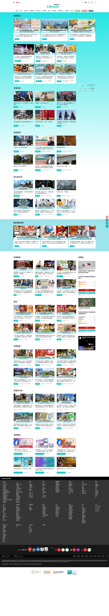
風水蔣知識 (5, 489)
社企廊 (30, 531)
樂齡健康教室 (5, 493)
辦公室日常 (38, 10)
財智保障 (15, 428)
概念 (96, 489)
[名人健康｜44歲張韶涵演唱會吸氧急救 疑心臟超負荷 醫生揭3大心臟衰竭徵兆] (24, 49)
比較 (83, 489)
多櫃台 (43, 497)
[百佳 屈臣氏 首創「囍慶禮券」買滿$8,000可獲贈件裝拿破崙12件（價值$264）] (44, 354)
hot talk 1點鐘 (5, 484)
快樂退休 (15, 170)
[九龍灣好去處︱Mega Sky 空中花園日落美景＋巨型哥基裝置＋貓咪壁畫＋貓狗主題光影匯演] (23, 354)
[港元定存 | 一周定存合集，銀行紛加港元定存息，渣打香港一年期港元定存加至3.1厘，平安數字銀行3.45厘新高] (66, 417)
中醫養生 (4, 527)
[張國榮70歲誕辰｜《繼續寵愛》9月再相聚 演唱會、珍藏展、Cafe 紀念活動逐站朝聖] (44, 265)
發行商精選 (71, 490)
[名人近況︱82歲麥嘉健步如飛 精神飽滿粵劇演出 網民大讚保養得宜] (45, 69)
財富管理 (32, 10)
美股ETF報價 (84, 493)
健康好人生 (77, 10)
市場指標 (17, 516)
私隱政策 (90, 556)
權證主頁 (70, 483)
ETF (82, 481)
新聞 (30, 481)
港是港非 (15, 125)
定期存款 (17, 508)
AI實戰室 (37, 195)
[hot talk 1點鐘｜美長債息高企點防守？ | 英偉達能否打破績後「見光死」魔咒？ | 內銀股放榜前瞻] (44, 141)
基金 (43, 504)
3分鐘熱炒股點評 (19, 488)
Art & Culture (97, 508)
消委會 (4, 541)
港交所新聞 (31, 493)
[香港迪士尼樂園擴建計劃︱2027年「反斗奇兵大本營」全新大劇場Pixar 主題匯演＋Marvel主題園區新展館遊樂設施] (23, 373)
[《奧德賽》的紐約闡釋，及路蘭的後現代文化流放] (66, 115)
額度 (3, 507)
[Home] (18, 2)
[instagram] (92, 2)
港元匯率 (17, 511)
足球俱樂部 (16, 276)
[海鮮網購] (107, 220)
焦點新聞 (30, 485)
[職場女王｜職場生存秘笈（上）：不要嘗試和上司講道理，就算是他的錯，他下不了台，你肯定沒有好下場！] (44, 204)
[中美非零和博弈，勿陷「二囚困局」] (44, 115)
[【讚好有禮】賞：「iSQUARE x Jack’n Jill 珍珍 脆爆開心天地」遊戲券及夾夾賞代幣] (66, 443)
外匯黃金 (18, 504)
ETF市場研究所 (84, 484)
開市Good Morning (19, 484)
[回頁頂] (107, 226)
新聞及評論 (57, 489)
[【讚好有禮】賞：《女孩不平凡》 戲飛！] (66, 462)
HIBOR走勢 (17, 518)
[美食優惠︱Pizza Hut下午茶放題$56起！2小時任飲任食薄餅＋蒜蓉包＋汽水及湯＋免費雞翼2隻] (54, 233)
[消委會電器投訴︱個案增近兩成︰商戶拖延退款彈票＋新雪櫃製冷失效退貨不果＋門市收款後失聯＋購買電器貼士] (23, 399)
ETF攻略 (17, 485)
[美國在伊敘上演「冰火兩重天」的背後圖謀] (23, 96)
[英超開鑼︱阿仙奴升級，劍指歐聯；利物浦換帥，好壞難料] (23, 265)
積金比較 (57, 512)
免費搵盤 (70, 518)
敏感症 (4, 536)
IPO (43, 494)
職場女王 (38, 61)
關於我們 (74, 556)
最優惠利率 (18, 520)
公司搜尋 (4, 520)
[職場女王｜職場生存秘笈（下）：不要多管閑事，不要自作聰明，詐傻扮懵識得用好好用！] (45, 49)
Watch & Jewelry (97, 507)
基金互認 (43, 516)
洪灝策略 (4, 494)
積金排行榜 (57, 513)
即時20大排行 (71, 489)
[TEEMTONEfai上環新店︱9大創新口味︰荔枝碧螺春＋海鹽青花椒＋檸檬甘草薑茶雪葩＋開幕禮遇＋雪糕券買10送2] (23, 329)
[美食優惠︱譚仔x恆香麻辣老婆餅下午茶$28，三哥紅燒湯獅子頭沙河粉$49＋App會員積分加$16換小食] (66, 310)
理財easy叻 (31, 497)
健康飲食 (4, 530)
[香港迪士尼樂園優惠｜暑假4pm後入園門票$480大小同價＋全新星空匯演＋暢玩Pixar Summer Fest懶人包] (82, 233)
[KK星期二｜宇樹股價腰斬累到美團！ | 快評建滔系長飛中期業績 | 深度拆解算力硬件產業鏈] (44, 159)
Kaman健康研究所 (6, 490)
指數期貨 (57, 483)
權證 (70, 481)
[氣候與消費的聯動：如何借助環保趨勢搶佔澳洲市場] (23, 185)
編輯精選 (17, 16)
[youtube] (86, 2)
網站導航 (99, 556)
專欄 (72, 10)
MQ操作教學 (18, 499)
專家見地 (43, 512)
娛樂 (36, 276)
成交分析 (70, 488)
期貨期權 (57, 481)
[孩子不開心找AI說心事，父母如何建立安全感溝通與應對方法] (44, 185)
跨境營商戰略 (16, 195)
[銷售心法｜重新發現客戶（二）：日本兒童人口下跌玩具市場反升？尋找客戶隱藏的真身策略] (66, 204)
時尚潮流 (4, 502)
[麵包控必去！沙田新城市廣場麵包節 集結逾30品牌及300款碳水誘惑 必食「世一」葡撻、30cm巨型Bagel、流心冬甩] (24, 69)
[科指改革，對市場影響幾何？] (23, 141)
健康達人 (17, 494)
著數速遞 (59, 61)
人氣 (91, 86)
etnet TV (80, 88)
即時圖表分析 (58, 490)
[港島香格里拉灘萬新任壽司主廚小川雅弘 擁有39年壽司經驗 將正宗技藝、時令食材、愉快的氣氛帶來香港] (44, 329)
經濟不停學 (16, 151)
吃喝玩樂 (17, 493)
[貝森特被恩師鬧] (66, 141)
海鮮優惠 (91, 10)
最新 (83, 86)
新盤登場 (70, 507)
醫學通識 (4, 526)
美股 (96, 481)
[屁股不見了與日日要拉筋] (23, 159)
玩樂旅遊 (54, 10)
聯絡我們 (86, 556)
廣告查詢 (82, 556)
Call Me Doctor (18, 489)
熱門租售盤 (71, 508)
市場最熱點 (38, 151)
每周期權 (57, 488)
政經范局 (59, 125)
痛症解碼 (4, 531)
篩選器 (83, 488)
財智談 (58, 195)
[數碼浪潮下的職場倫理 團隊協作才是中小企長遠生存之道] (27, 26)
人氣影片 (17, 483)
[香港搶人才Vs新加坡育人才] (44, 96)
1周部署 (4, 485)
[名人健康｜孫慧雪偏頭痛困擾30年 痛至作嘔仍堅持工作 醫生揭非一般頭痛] (44, 284)
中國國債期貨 (58, 484)
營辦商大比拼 (58, 508)
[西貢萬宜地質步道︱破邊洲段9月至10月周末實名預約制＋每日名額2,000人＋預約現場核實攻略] (66, 69)
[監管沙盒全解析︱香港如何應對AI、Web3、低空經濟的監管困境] (23, 204)
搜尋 (30, 494)
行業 (96, 488)
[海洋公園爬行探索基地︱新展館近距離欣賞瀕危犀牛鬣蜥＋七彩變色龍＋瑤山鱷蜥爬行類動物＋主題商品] (66, 354)
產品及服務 (18, 502)
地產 (70, 504)
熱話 (21, 10)
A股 (3, 504)
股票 (43, 481)
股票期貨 (57, 485)
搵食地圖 (17, 81)
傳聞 (30, 490)
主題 (83, 485)
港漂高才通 (60, 10)
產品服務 (78, 556)
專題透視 (92, 88)
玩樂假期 (59, 81)
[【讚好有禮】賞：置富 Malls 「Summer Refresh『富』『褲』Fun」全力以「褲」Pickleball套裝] (23, 443)
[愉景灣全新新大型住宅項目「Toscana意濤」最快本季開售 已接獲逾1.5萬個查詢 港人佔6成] (23, 417)
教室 (69, 493)
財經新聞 (84, 88)
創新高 (43, 489)
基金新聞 (43, 507)
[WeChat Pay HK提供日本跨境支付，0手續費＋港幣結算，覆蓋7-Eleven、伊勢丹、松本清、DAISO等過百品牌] (66, 373)
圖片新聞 (30, 489)
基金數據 (43, 513)
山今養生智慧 (18, 497)
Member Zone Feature (18, 453)
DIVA (83, 90)
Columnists (97, 511)
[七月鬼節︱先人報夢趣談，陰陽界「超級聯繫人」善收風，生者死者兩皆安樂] (66, 284)
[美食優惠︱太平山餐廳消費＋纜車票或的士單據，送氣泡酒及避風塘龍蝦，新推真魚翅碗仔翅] (44, 310)
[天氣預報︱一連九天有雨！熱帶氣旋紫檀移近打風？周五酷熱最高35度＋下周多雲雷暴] (82, 26)
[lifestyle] (54, 6)
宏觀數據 (96, 485)
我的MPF (57, 516)
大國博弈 (4, 488)
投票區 (80, 257)
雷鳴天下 (37, 125)
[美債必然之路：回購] (66, 159)
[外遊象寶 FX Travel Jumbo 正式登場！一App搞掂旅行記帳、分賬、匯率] (44, 443)
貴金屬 (17, 513)
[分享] (107, 223)
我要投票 (87, 290)
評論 (88, 88)
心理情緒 (4, 535)
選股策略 (96, 493)
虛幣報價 (30, 508)
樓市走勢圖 (71, 512)
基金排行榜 (44, 508)
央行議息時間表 (18, 517)
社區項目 (30, 530)
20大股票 (43, 488)
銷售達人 (59, 214)
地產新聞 (70, 513)
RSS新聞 (107, 556)
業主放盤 (70, 517)
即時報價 (43, 484)
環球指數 (96, 484)
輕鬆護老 (4, 534)
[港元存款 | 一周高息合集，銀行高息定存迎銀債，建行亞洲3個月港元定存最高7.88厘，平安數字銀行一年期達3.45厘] (54, 26)
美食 (49, 10)
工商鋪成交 (71, 511)
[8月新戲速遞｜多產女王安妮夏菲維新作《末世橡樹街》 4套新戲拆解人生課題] (23, 284)
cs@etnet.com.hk (20, 556)
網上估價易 (71, 516)
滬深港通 (4, 508)
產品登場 (43, 511)
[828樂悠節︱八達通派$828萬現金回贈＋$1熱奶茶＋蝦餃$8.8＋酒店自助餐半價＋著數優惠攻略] (66, 49)
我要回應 (87, 292)
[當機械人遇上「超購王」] (66, 185)
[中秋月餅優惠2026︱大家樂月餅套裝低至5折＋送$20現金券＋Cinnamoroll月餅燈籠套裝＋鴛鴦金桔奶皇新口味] (23, 310)
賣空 (43, 490)
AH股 (43, 493)
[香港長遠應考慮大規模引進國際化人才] (23, 115)
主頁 (17, 10)
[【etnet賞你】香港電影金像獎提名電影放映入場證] (44, 462)
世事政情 (26, 10)
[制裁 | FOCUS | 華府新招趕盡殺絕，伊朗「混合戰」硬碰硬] (66, 96)
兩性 (3, 539)
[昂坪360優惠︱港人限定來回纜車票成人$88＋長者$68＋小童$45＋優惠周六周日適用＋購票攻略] (44, 373)
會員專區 (67, 10)
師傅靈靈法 (5, 497)
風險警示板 (5, 516)
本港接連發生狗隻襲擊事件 (84, 308)
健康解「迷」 (17, 60)
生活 (80, 90)
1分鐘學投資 (5, 498)
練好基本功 (18, 498)
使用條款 (94, 556)
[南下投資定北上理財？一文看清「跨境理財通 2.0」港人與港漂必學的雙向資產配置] (66, 399)
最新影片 (4, 483)
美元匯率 (17, 512)
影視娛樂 (44, 10)
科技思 (15, 214)
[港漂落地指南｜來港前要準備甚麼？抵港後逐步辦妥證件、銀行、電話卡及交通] (44, 399)
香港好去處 (84, 10)
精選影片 (93, 346)
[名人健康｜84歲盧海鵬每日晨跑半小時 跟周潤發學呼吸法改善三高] (66, 265)
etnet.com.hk (6, 478)
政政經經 (59, 151)
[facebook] (89, 2)
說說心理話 (18, 490)
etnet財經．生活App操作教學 (7, 499)
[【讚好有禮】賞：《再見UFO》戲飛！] (23, 462)
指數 (43, 485)
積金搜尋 (57, 511)
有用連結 (103, 556)
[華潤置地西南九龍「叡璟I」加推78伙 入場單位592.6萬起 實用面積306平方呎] (44, 417)
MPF (56, 504)
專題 (30, 526)
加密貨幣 (31, 504)
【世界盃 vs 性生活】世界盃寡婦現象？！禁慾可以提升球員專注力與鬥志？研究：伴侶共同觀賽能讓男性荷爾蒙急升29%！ (87, 349)
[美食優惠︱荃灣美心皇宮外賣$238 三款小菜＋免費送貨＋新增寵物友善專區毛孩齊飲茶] (26, 233)
